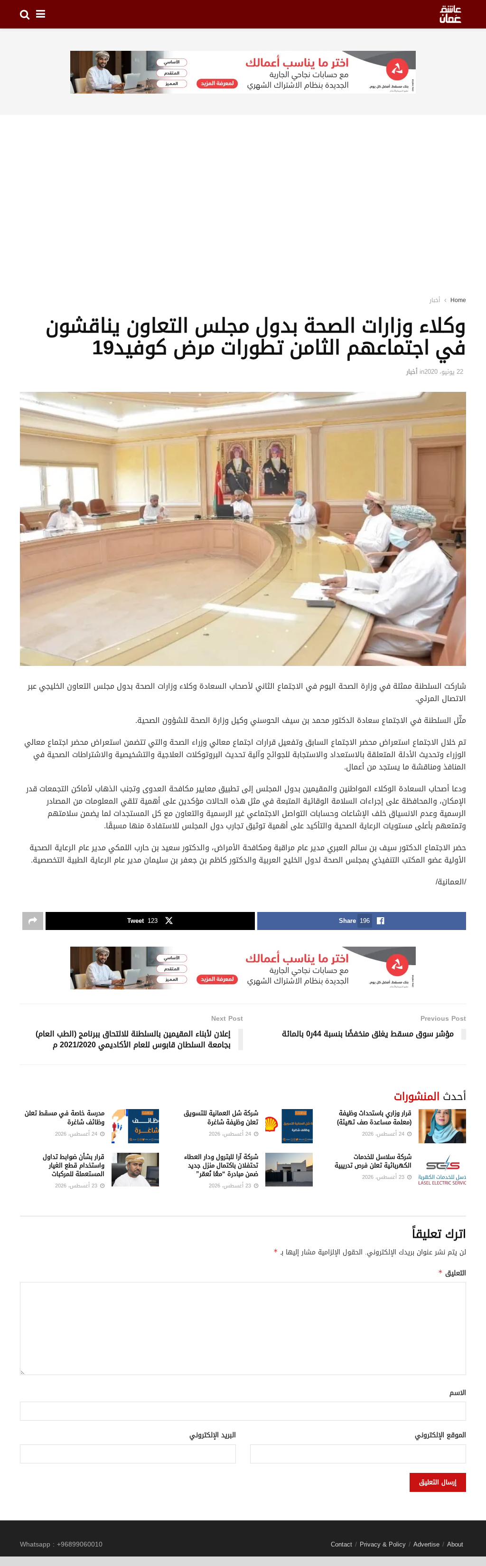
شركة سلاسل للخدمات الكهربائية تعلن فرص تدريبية (373, 1161)
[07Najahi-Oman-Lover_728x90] (243, 72)
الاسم (457, 1393)
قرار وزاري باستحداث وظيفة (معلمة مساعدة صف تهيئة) (374, 1117)
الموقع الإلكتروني (440, 1435)
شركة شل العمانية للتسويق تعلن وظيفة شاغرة (221, 1117)
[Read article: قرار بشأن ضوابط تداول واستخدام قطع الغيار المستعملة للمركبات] (135, 1170)
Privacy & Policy (383, 1544)
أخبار (435, 300)
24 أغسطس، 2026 (384, 1134)
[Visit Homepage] (450, 14)
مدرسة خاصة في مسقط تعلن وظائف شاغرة (64, 1117)
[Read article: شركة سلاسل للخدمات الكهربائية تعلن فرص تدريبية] (442, 1170)
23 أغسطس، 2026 (384, 1177)
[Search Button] (24, 14)
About (455, 1544)
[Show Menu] (40, 14)
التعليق (452, 1273)
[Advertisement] (243, 192)
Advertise (426, 1544)
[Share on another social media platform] (32, 921)
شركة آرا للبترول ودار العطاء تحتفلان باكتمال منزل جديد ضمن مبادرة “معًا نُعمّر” (221, 1165)
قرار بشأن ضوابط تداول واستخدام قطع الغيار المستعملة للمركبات (73, 1165)
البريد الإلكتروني (212, 1435)
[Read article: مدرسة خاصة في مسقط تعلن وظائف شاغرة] (135, 1126)
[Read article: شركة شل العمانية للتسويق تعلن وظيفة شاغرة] (289, 1126)
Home (458, 300)
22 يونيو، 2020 (443, 372)
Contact (341, 1544)
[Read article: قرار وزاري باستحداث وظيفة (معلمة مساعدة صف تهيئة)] (442, 1126)
